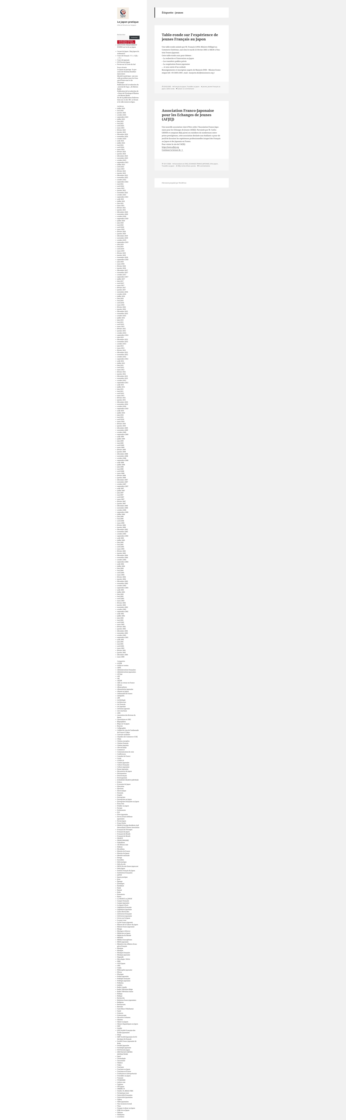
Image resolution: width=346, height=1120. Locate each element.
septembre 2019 (122, 242)
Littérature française (124, 914)
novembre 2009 (122, 430)
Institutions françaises (124, 873)
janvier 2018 (121, 268)
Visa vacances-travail (124, 1104)
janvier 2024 (121, 154)
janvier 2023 (121, 173)
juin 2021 (120, 203)
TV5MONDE (121, 1080)
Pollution (120, 983)
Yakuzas (120, 1112)
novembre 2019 (122, 238)
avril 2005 (120, 547)
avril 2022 (120, 186)
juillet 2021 (121, 201)
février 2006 (121, 525)
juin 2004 (120, 568)
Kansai (119, 890)
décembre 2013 (122, 339)
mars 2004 (120, 575)
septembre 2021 (122, 197)
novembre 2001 (122, 633)
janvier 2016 (121, 309)
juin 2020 (120, 223)
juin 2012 (120, 365)
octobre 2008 (121, 458)
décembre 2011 (122, 376)
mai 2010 (120, 417)
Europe (119, 808)
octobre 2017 (121, 275)
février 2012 (121, 372)
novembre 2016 (122, 292)
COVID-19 (120, 760)
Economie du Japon (123, 784)
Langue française (123, 901)
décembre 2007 (122, 480)
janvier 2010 (121, 426)
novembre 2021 (122, 193)
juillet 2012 (121, 363)
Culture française (123, 765)
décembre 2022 (122, 175)
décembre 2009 (122, 428)
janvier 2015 (121, 331)
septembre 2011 (122, 383)
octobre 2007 (121, 484)
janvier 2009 (121, 452)
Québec (119, 985)
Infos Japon (121, 868)
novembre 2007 (122, 482)
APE (118, 698)
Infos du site (121, 864)
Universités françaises (124, 1095)
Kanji (119, 888)
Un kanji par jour (123, 1093)
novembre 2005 (122, 532)
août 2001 (120, 640)
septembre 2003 (122, 588)
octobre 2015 (121, 316)
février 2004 (121, 577)
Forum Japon (121, 821)
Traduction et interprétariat (127, 1074)
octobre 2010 (121, 406)
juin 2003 (120, 594)
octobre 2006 (121, 510)
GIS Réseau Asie (122, 845)
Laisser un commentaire (186, 89)
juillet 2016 (121, 296)
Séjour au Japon (122, 1022)
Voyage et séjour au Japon (126, 1108)
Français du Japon (123, 832)
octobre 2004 (121, 560)
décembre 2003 (122, 581)
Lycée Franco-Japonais (125, 922)
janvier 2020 (121, 234)
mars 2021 (120, 206)
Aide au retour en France (126, 683)
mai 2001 (120, 644)
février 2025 (121, 130)
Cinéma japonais (123, 745)
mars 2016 (120, 305)
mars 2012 (120, 370)
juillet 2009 (121, 439)
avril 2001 (120, 646)
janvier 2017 (121, 290)
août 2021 (120, 199)
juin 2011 (120, 389)
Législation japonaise (124, 909)
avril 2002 (120, 622)
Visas (119, 1106)
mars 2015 (120, 326)
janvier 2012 (121, 374)
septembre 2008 (122, 460)
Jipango (119, 881)
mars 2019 (120, 251)
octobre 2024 (121, 139)
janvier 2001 (121, 653)
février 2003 (121, 603)
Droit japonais (122, 778)
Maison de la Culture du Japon (127, 925)
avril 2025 (120, 126)
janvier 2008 (121, 478)
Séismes (120, 1020)
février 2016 (121, 307)
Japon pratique (122, 877)
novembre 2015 (122, 314)
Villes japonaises (123, 1102)
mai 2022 (120, 184)
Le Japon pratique (128, 21)
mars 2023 (120, 169)
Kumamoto (121, 894)
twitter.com (121, 1082)
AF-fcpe (119, 674)
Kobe (119, 892)
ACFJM (119, 663)
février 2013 (121, 350)
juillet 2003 (121, 592)
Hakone (120, 847)
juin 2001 (120, 642)
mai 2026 (120, 111)
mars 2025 (120, 128)
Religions (120, 1002)
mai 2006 (120, 519)
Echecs (119, 782)
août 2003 (120, 590)
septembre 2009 (122, 434)
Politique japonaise (123, 981)
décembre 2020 (122, 212)
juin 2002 (120, 618)
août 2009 (120, 437)
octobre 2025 (121, 115)
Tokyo (119, 1065)
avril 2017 (120, 283)
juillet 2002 (121, 616)
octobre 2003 (121, 586)
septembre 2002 (122, 611)
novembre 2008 (122, 456)
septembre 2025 (122, 117)
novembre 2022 (122, 177)
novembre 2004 (122, 558)
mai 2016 (120, 301)
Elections (120, 789)
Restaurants (121, 1004)
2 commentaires (204, 166)
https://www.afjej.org (170, 147)
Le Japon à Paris (122, 905)
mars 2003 (120, 601)
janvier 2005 (121, 553)
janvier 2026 (121, 113)
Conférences (121, 754)
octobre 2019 (121, 240)
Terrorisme (121, 1061)
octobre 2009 (121, 432)
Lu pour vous (121, 920)
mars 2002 (120, 624)
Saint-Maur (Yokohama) (125, 1009)
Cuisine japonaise (123, 763)
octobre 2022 (121, 180)
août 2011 (120, 385)
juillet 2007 (121, 491)
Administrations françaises (126, 670)
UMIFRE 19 (121, 1089)
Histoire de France (123, 851)
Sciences (120, 1013)
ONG (118, 966)
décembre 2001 (122, 631)
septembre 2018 (122, 260)
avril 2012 (120, 368)
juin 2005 (120, 542)
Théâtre (120, 1063)
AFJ (118, 678)
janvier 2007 (121, 504)
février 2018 (121, 266)
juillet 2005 (121, 540)
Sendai (119, 1028)
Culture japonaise (123, 767)
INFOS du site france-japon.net (127, 866)
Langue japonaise (123, 903)
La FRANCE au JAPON (124, 899)
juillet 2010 (121, 413)
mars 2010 (120, 421)
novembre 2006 (122, 508)
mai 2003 (120, 596)
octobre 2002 (121, 609)
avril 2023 (120, 167)
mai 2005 (120, 545)
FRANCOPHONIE (123, 840)
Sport (119, 1056)
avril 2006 (120, 521)
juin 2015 (120, 320)
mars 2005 (120, 549)
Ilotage (119, 858)
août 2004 (120, 564)
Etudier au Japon (123, 806)
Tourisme (120, 1067)
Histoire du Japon (123, 853)
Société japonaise (123, 1045)
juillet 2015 (121, 318)
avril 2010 (120, 419)
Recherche (121, 998)
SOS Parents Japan (123, 62)
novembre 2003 (122, 583)
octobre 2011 (121, 380)
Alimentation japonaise (125, 689)
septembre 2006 (122, 512)
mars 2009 (120, 447)
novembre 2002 (122, 607)
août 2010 (120, 411)
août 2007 (120, 488)
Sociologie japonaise (124, 1048)
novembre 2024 (122, 136)
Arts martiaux (122, 711)
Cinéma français (122, 743)
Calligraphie (121, 728)
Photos (119, 972)
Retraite (120, 1007)
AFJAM (119, 681)
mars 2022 (120, 188)
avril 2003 (120, 599)
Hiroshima (121, 849)
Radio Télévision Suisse (125, 992)
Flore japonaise (122, 814)
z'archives (120, 1117)
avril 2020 (120, 227)
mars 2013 (120, 348)
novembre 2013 (122, 342)
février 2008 (121, 475)
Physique (120, 974)
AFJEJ (179, 166)
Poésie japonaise (123, 976)
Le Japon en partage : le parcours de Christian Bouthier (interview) (127, 72)
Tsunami (120, 1078)
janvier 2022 (121, 190)
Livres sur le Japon (123, 918)
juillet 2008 (121, 465)
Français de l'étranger (124, 830)
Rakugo (119, 994)
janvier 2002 (121, 629)
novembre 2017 (122, 272)
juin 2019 (120, 244)
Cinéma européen (123, 741)
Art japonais (121, 707)
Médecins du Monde (124, 935)
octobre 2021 (121, 195)
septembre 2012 (122, 359)
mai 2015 (120, 322)
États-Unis (120, 804)
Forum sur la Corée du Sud (126, 64)
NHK (118, 961)
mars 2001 (120, 648)
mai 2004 (120, 570)
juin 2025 (120, 121)
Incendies (120, 860)
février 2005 (121, 551)
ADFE (119, 668)
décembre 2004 (122, 555)
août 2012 (120, 361)
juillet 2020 (121, 221)
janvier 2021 (121, 210)
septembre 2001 (122, 637)
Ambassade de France (124, 694)
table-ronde (170, 89)
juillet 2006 (121, 514)
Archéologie (121, 700)
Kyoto (119, 897)
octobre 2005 (121, 534)
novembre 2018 (122, 257)
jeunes (204, 87)
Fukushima (121, 843)
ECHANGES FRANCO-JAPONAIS (128, 780)
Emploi (119, 795)
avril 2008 (120, 471)
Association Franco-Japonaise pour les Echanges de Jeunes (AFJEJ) (188, 114)
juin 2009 (120, 441)
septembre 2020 (122, 219)
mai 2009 (120, 443)
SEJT (118, 1026)
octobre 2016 (121, 294)
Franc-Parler (121, 823)
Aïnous (119, 685)
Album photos (122, 687)
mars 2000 (120, 657)
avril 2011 (120, 393)
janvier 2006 (121, 527)
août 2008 (120, 463)
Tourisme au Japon (123, 1069)
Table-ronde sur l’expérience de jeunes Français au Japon (190, 36)
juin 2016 (120, 298)
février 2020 (121, 231)
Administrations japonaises (126, 672)
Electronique (121, 791)
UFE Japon (120, 1087)
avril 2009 (120, 445)
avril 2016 (120, 303)
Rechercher (121, 35)
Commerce (121, 750)
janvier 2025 (121, 132)
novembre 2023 (122, 158)
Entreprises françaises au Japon (128, 802)
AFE (118, 676)
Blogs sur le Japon (123, 724)
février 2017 (121, 288)
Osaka (119, 968)
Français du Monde (123, 834)
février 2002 (121, 627)
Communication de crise (125, 752)
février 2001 (121, 650)
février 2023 (121, 171)
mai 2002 (120, 620)
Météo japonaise (122, 942)
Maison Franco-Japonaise (125, 927)
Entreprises (121, 797)
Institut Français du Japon (126, 871)
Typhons (120, 1084)
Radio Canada (122, 987)
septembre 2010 (122, 409)
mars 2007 (120, 499)
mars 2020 (120, 229)
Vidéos (119, 1099)
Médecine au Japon (123, 933)
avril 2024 (120, 147)
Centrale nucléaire (123, 735)
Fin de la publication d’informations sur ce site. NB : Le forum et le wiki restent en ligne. (128, 100)
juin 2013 (120, 346)
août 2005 (120, 538)
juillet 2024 (121, 143)
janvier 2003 (121, 605)
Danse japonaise (122, 769)
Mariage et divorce (123, 931)
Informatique (122, 862)
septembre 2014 (122, 335)
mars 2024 (120, 149)
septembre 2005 (122, 536)
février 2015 (121, 329)
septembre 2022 (122, 182)
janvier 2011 (121, 400)
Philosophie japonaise (124, 970)
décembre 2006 (122, 506)
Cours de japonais (123, 60)
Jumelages (120, 884)
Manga (119, 929)
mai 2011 (120, 391)
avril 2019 (120, 249)
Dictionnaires (122, 773)
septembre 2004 (122, 562)
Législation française (124, 907)
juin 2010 (120, 415)
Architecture (121, 702)
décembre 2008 (122, 454)
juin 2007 (120, 493)
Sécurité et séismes (123, 1017)
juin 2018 (120, 262)
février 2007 (121, 501)
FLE (118, 812)
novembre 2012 (122, 355)
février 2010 (121, 424)
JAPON (119, 875)
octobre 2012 (121, 357)
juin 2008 (120, 467)
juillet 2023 (121, 165)
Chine (119, 739)
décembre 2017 (122, 270)
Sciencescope (121, 1015)
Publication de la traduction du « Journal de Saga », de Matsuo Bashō (128, 87)
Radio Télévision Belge (125, 989)
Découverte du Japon (124, 771)
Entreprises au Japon (124, 799)
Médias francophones (124, 940)
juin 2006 (120, 516)
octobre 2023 (121, 160)
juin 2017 (120, 281)
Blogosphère (121, 722)
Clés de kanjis (122, 748)
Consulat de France (123, 756)
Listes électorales (123, 912)
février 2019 (121, 253)
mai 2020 (120, 225)
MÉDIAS (120, 938)
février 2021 (121, 208)
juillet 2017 (121, 279)
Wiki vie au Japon (123, 1110)
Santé (119, 1011)
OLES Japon (121, 963)
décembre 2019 (122, 236)
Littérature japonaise (124, 916)
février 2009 (121, 450)
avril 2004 (120, 573)
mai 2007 (120, 495)
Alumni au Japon (123, 691)
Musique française (123, 953)
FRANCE (120, 838)
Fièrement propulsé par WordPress (174, 183)
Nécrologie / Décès (123, 959)
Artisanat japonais (123, 709)
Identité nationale (123, 855)
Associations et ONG (124, 719)
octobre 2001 (121, 635)
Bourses (120, 726)
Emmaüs (120, 793)
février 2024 (121, 152)
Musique (120, 948)
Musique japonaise (123, 955)
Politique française (123, 979)
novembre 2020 (122, 214)
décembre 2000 (122, 655)
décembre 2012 (122, 352)
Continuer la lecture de (172, 150)
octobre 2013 (121, 344)
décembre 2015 (122, 311)
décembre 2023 (122, 156)
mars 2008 (120, 473)
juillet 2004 (121, 566)
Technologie (121, 1058)
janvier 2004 (121, 579)
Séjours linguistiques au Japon (127, 1024)
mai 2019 (120, 247)
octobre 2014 (121, 333)
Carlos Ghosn (186, 166)
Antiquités (120, 696)
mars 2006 (120, 523)
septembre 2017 (122, 277)
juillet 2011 (121, 387)
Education (120, 786)
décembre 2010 (122, 402)
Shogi (119, 1035)
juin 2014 (120, 337)
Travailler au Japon (124, 1076)
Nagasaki (120, 957)
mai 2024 (120, 145)
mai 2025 (120, 124)
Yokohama (120, 1115)
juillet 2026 (121, 108)
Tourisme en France (124, 1071)
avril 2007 (120, 497)
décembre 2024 (122, 134)
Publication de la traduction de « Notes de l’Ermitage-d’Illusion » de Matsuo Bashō (128, 93)
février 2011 (121, 398)
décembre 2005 (122, 529)
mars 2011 (120, 396)
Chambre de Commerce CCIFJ (127, 737)
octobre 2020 (121, 216)
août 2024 (120, 141)
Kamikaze (120, 886)
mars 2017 (120, 285)
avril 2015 (120, 324)
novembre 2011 (122, 378)
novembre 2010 (122, 404)
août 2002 (120, 614)
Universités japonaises (125, 1097)
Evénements (121, 810)
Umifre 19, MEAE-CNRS (125, 1091)
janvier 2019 (121, 255)
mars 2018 (120, 264)
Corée (119, 758)
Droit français (122, 776)
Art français (121, 704)
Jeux (118, 879)
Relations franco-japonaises (126, 1000)
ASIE (118, 713)
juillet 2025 (121, 119)
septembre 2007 (122, 486)
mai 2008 (120, 469)
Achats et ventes (122, 665)
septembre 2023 (122, 162)
